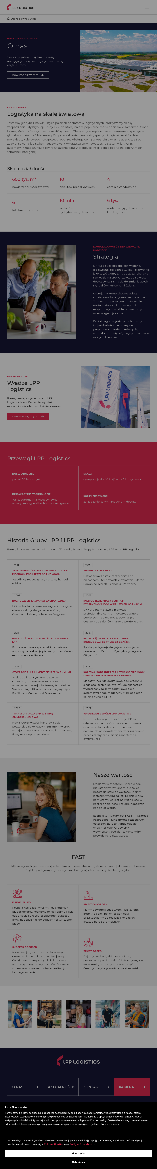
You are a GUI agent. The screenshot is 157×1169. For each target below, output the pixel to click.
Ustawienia (78, 1162)
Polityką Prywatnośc (82, 1144)
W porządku (78, 1153)
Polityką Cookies (54, 1144)
